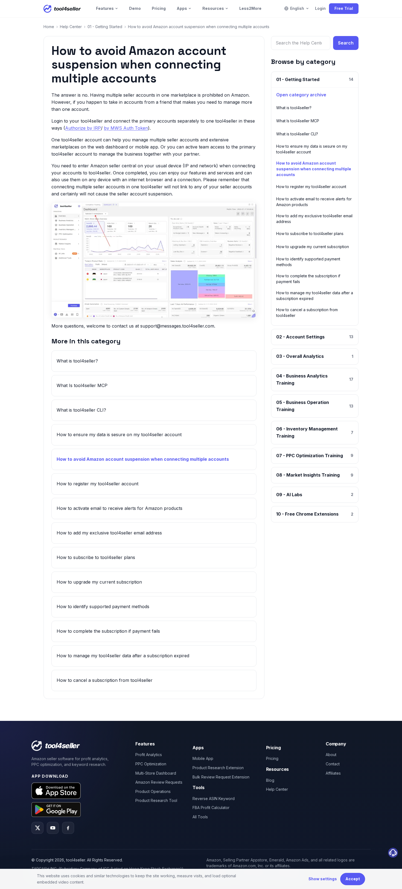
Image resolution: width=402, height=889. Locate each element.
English (297, 8)
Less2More (250, 8)
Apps (182, 8)
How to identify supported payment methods (103, 606)
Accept (352, 878)
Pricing (159, 8)
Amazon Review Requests (158, 782)
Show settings (322, 878)
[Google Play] (56, 809)
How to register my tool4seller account (97, 483)
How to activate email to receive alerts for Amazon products (119, 508)
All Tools (200, 816)
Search (346, 43)
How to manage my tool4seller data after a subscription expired (123, 655)
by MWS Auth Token (126, 128)
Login (320, 8)
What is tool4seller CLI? (81, 410)
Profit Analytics (148, 754)
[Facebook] (68, 828)
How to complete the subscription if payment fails (108, 631)
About (331, 754)
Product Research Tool (156, 800)
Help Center (71, 26)
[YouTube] (53, 828)
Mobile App (203, 758)
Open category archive (301, 94)
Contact (333, 764)
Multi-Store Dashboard (155, 773)
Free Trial (343, 8)
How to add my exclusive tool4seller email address (109, 533)
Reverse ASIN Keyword (214, 798)
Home (48, 26)
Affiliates (333, 773)
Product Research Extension (218, 767)
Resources (213, 8)
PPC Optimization (150, 764)
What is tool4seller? (77, 361)
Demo (135, 8)
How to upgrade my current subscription (99, 582)
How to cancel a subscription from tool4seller (105, 680)
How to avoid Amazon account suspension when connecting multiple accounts (143, 459)
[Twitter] (37, 828)
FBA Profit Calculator (211, 807)
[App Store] (56, 791)
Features (105, 8)
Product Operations (153, 791)
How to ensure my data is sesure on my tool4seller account (119, 434)
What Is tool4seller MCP (82, 385)
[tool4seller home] (62, 8)
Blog (270, 780)
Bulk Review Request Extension (221, 777)
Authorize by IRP (83, 128)
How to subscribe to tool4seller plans (96, 557)
